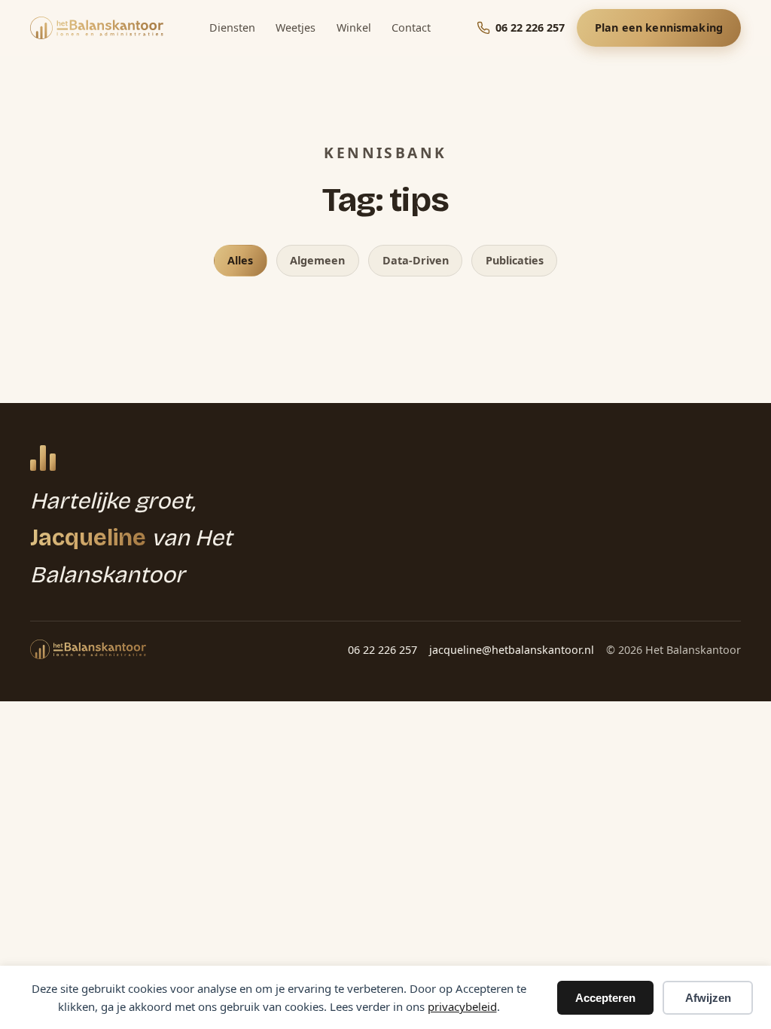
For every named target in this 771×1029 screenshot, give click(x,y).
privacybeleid (462, 1006)
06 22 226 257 (382, 650)
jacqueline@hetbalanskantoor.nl (511, 650)
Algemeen (317, 260)
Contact (411, 27)
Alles (240, 260)
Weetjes (295, 27)
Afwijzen (708, 997)
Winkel (354, 27)
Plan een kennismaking (659, 27)
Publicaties (515, 260)
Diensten (232, 27)
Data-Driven (415, 260)
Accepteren (605, 997)
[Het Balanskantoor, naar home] (96, 28)
